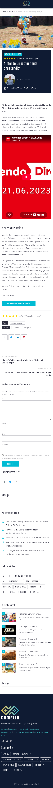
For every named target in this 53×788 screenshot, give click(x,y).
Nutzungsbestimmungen (23, 732)
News (11, 12)
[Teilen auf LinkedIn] (17, 337)
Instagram (27, 328)
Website (5, 445)
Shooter (22, 592)
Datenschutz (6, 732)
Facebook (16, 328)
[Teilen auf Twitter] (11, 337)
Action (6, 576)
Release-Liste (36, 587)
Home (4, 12)
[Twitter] (10, 481)
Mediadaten (34, 729)
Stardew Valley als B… (28, 664)
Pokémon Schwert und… (30, 614)
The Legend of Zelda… (29, 626)
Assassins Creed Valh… (29, 639)
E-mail (4, 434)
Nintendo (16, 54)
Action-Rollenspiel (12, 581)
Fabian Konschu (24, 79)
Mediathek (24, 729)
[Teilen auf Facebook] (5, 337)
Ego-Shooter (32, 581)
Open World (20, 587)
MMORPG (7, 587)
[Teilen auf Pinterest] (24, 337)
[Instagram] (16, 481)
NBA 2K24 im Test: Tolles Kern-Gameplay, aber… (28, 537)
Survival (34, 592)
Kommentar (6, 399)
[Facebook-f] (4, 481)
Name (4, 423)
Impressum (13, 729)
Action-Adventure (17, 323)
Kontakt (4, 729)
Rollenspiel (9, 592)
